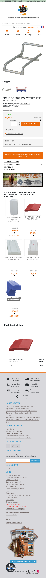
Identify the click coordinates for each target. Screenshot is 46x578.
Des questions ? (10, 130)
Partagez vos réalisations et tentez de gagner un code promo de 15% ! (23, 155)
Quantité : (13, 121)
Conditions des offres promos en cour (19, 495)
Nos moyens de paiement (15, 489)
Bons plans (10, 500)
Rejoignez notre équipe (14, 431)
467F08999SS (25, 104)
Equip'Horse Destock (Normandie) (17, 408)
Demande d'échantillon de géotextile (18, 438)
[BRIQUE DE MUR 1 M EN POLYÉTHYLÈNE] (13, 247)
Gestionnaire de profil (13, 482)
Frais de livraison (11, 491)
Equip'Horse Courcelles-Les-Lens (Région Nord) (23, 417)
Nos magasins (9, 170)
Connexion (9, 468)
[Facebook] (8, 446)
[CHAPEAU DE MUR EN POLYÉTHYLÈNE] (32, 207)
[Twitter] (13, 446)
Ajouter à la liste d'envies (14, 134)
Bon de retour (11, 493)
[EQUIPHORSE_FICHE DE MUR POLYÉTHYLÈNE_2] (6, 89)
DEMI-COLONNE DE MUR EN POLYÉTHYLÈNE (14, 219)
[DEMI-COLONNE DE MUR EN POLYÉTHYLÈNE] (13, 207)
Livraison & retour (11, 162)
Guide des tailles (11, 497)
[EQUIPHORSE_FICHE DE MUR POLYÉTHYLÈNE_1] (23, 59)
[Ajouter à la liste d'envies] (40, 120)
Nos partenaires (11, 486)
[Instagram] (17, 446)
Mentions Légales (12, 480)
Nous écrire (10, 429)
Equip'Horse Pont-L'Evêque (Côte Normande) (21, 411)
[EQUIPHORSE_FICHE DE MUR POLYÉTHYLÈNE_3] (21, 89)
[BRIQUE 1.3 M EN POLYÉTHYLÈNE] (32, 247)
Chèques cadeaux (12, 502)
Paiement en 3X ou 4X (12, 164)
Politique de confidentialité (15, 484)
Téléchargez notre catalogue (23, 561)
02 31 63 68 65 (21, 27)
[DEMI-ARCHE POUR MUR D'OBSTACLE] (13, 288)
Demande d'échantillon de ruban (17, 436)
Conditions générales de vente (16, 477)
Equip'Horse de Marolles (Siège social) (19, 406)
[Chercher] (42, 23)
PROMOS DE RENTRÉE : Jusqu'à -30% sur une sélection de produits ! (23, 1)
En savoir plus (7, 110)
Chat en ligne (9, 167)
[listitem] (21, 349)
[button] (4, 349)
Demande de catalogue (14, 433)
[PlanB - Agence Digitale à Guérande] (31, 572)
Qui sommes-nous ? (13, 475)
